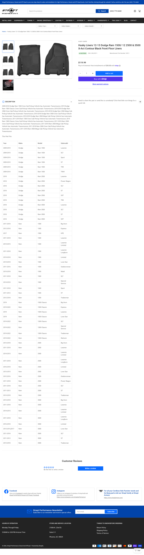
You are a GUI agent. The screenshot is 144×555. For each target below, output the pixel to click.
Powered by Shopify (37, 546)
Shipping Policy (102, 530)
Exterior (69, 20)
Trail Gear (115, 20)
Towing (29, 20)
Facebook (19, 493)
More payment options (100, 84)
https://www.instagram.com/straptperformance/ (71, 497)
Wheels (90, 20)
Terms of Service (103, 533)
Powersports (102, 20)
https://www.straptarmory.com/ (113, 497)
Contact (133, 20)
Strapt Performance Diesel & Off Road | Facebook (24, 495)
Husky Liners (82, 41)
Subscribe (110, 512)
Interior (80, 20)
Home (4, 31)
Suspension (18, 20)
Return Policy (101, 528)
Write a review (90, 468)
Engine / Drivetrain (44, 20)
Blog (126, 20)
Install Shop (6, 20)
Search (103, 11)
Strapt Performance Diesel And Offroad (18, 546)
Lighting (58, 20)
